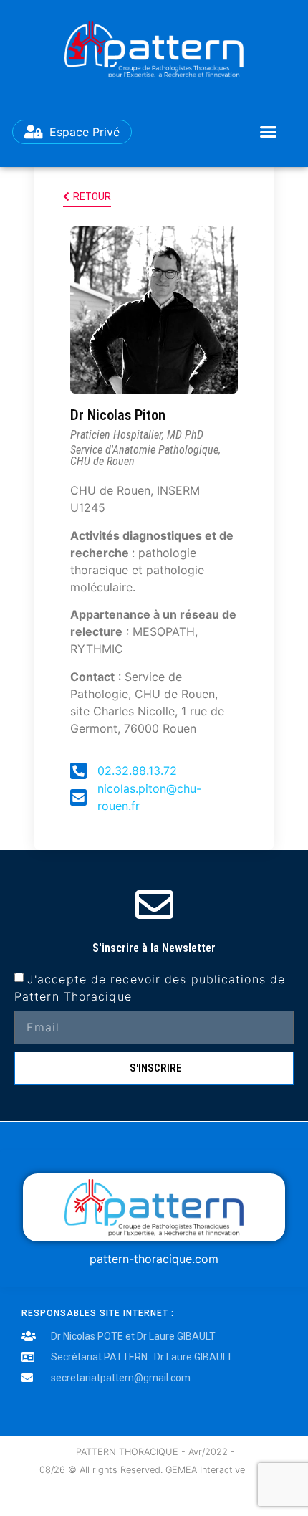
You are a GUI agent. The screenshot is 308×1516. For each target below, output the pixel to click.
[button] (267, 132)
